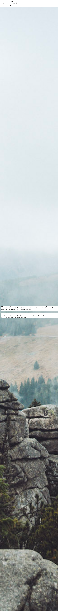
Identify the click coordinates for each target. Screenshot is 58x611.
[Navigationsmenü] (55, 3)
